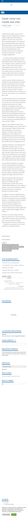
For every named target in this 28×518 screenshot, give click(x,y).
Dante (16, 244)
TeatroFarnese (7, 250)
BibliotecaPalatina (7, 244)
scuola (9, 25)
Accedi (6, 502)
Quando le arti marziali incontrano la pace (12, 272)
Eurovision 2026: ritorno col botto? (10, 270)
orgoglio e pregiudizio (11, 376)
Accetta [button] (14, 514)
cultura (4, 25)
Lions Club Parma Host (17, 246)
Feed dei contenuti (9, 504)
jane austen (4, 376)
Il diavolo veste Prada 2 (8, 267)
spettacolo (15, 248)
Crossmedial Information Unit (18, 352)
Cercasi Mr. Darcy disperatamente (10, 262)
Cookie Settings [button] (6, 514)
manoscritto (6, 248)
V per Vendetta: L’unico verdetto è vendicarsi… (13, 265)
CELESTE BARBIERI (7, 26)
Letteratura (6, 246)
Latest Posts (9, 277)
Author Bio (4, 276)
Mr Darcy (18, 376)
